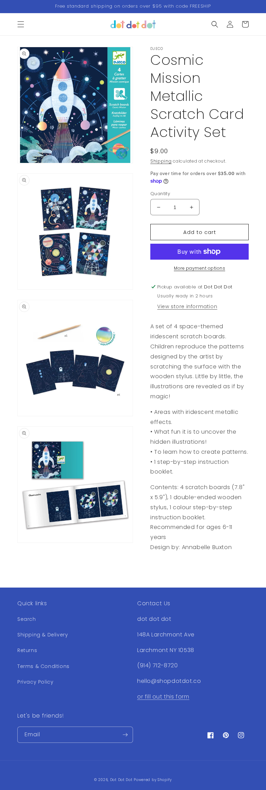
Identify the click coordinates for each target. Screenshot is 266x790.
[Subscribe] (125, 735)
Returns (27, 650)
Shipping (161, 161)
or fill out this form (163, 697)
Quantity (160, 193)
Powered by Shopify (153, 779)
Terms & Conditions (43, 666)
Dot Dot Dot (121, 779)
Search (26, 619)
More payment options (199, 268)
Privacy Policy (35, 681)
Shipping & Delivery (42, 634)
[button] (20, 24)
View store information (187, 306)
